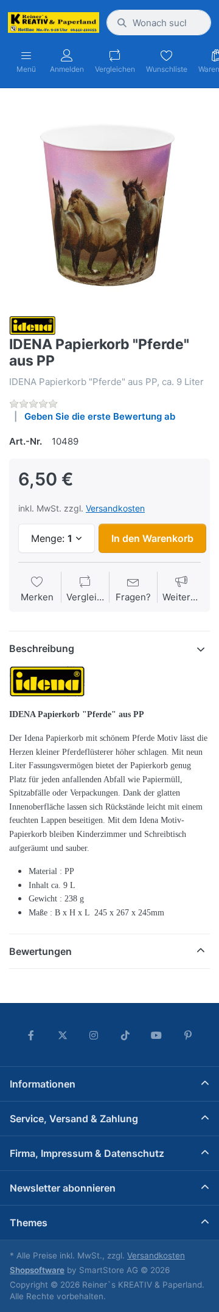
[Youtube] (157, 1035)
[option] (109, 203)
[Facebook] (31, 1035)
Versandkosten (115, 508)
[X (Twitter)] (62, 1035)
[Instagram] (93, 1035)
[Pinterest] (188, 1035)
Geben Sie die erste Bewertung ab (99, 416)
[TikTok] (125, 1035)
